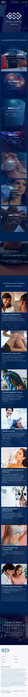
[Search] (23, 1)
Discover (14, 61)
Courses (3, 659)
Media (15, 656)
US (21, 2)
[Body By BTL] (3, 2)
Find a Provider (15, 2)
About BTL (3, 662)
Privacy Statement (7, 692)
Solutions (3, 656)
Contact (16, 662)
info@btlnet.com (17, 691)
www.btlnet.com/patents (15, 682)
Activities (16, 659)
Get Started (14, 261)
